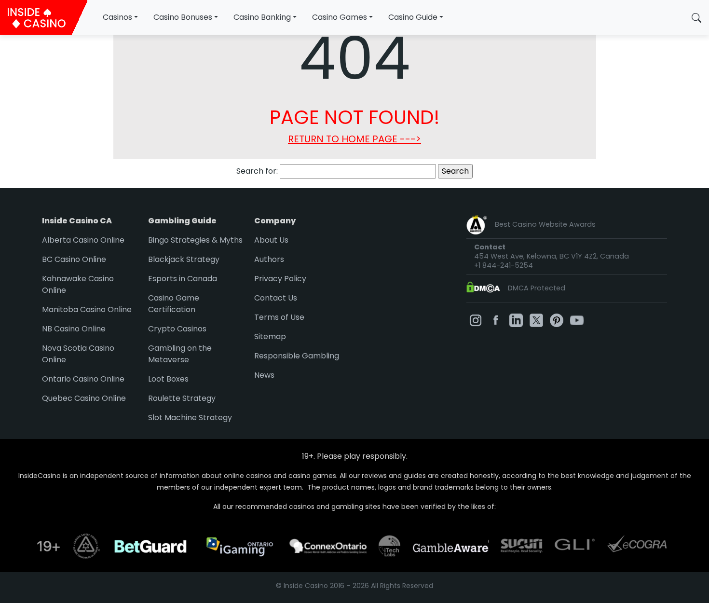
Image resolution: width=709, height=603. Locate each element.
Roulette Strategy (182, 398)
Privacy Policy (280, 278)
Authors (269, 259)
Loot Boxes (168, 378)
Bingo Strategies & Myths (195, 240)
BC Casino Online (74, 259)
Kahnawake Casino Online (78, 284)
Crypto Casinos (177, 328)
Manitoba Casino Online (87, 309)
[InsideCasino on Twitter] (536, 319)
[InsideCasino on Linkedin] (516, 319)
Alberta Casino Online (83, 240)
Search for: (257, 171)
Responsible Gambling (296, 355)
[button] (696, 17)
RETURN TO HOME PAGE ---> (354, 139)
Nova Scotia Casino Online (78, 354)
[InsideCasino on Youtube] (577, 319)
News (264, 375)
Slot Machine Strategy (190, 417)
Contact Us (275, 297)
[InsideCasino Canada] (43, 17)
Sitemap (270, 336)
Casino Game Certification (173, 303)
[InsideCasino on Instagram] (475, 319)
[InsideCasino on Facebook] (496, 319)
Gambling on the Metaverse (180, 354)
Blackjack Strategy (183, 259)
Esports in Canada (182, 278)
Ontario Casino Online (83, 378)
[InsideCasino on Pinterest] (556, 319)
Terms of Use (279, 317)
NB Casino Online (74, 328)
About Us (271, 240)
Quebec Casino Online (84, 398)
